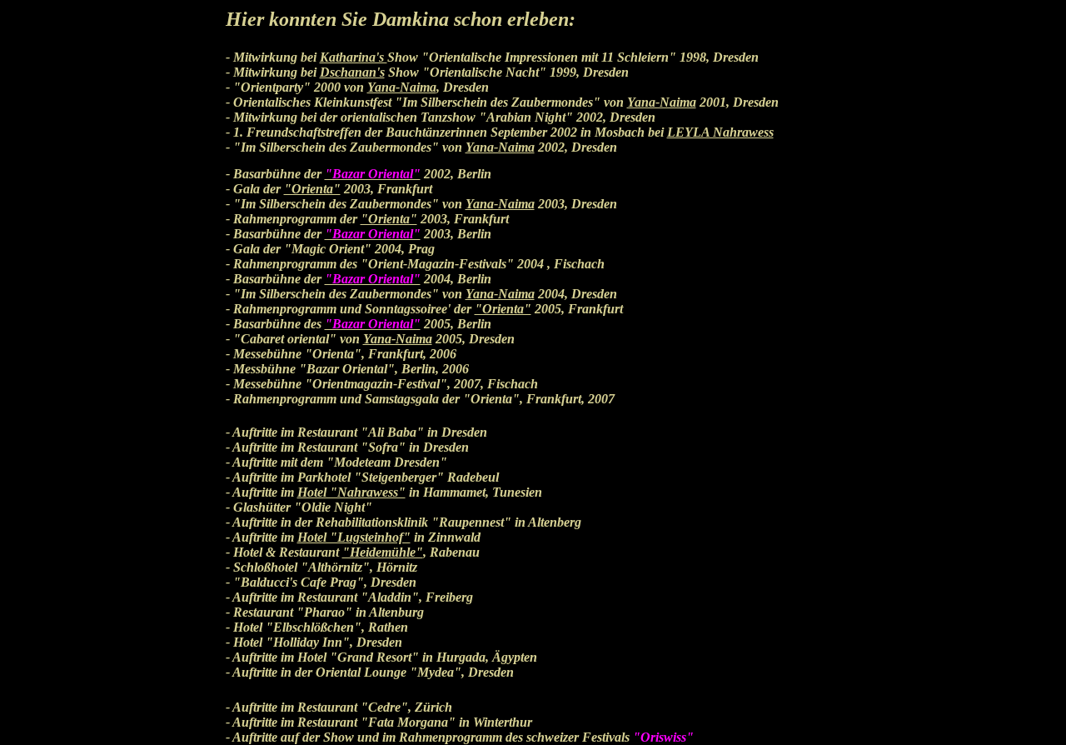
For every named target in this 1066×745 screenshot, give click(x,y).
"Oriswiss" (663, 737)
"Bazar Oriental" (373, 174)
